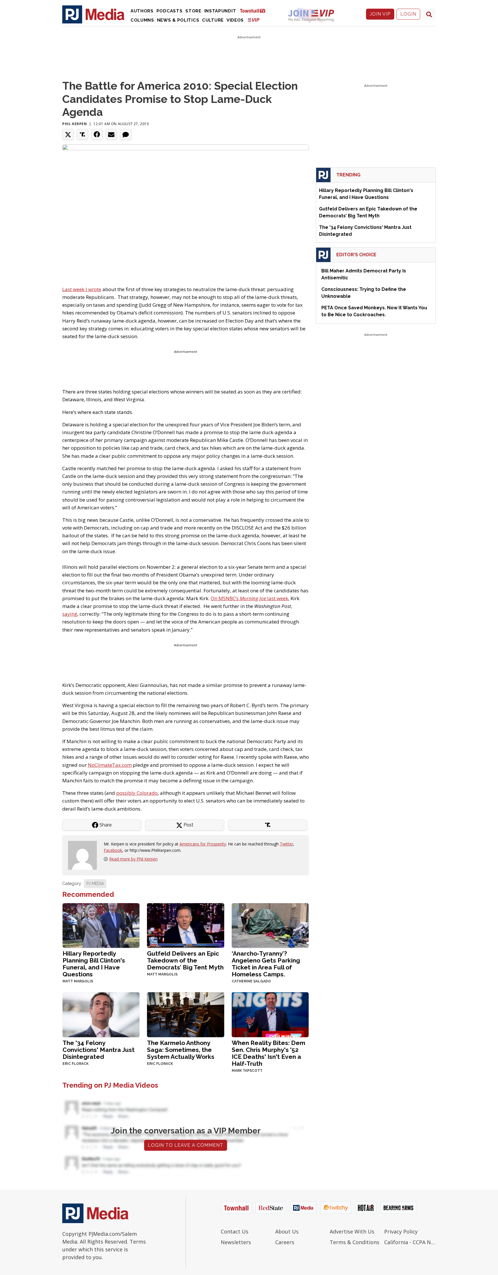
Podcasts (169, 11)
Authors (142, 11)
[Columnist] (84, 854)
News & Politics (178, 20)
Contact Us (234, 1231)
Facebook (113, 850)
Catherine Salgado (251, 981)
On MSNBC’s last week (249, 598)
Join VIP (380, 14)
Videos (235, 20)
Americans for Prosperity (203, 844)
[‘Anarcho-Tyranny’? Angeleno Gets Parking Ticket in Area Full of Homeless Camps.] (270, 925)
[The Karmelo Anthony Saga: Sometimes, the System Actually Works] (185, 1014)
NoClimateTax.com (110, 765)
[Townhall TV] (255, 10)
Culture (213, 20)
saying (69, 614)
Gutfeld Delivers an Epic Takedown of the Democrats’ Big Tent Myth (185, 960)
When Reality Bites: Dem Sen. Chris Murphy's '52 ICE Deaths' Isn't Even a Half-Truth (268, 1053)
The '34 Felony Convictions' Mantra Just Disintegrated (99, 1049)
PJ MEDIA (95, 883)
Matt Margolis (78, 981)
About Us (287, 1231)
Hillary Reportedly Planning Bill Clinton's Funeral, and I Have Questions (94, 964)
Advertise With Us (352, 1231)
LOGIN (408, 14)
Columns (142, 20)
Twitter (286, 844)
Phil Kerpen (74, 123)
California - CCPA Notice (410, 1242)
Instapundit (220, 11)
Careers (284, 1242)
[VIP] (253, 20)
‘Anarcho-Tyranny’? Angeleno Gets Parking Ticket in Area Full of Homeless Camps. (266, 964)
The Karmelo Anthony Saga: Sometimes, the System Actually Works (180, 1049)
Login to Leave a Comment (185, 1145)
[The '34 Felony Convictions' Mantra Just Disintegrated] (101, 1014)
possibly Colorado (137, 793)
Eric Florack (75, 1064)
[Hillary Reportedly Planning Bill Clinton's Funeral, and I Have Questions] (101, 925)
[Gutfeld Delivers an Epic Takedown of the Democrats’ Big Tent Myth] (185, 925)
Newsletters (236, 1242)
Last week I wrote (81, 289)
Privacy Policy (401, 1231)
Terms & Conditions (354, 1242)
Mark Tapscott (247, 1071)
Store (193, 11)
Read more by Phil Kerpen (133, 859)
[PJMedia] (93, 14)
